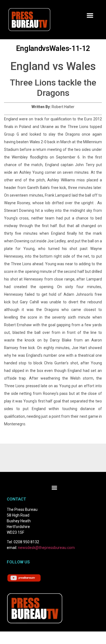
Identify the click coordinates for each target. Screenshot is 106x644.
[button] (90, 15)
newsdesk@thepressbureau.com (46, 547)
